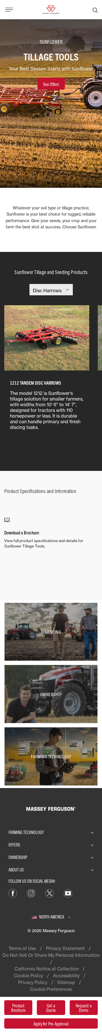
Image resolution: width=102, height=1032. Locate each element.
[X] (49, 893)
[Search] (95, 9)
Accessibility (66, 975)
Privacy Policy (32, 982)
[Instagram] (31, 893)
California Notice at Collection (46, 969)
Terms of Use (22, 948)
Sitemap (66, 982)
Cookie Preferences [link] (51, 989)
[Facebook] (12, 893)
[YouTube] (68, 893)
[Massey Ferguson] (51, 9)
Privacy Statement (65, 948)
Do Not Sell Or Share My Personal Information (51, 955)
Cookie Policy (28, 975)
